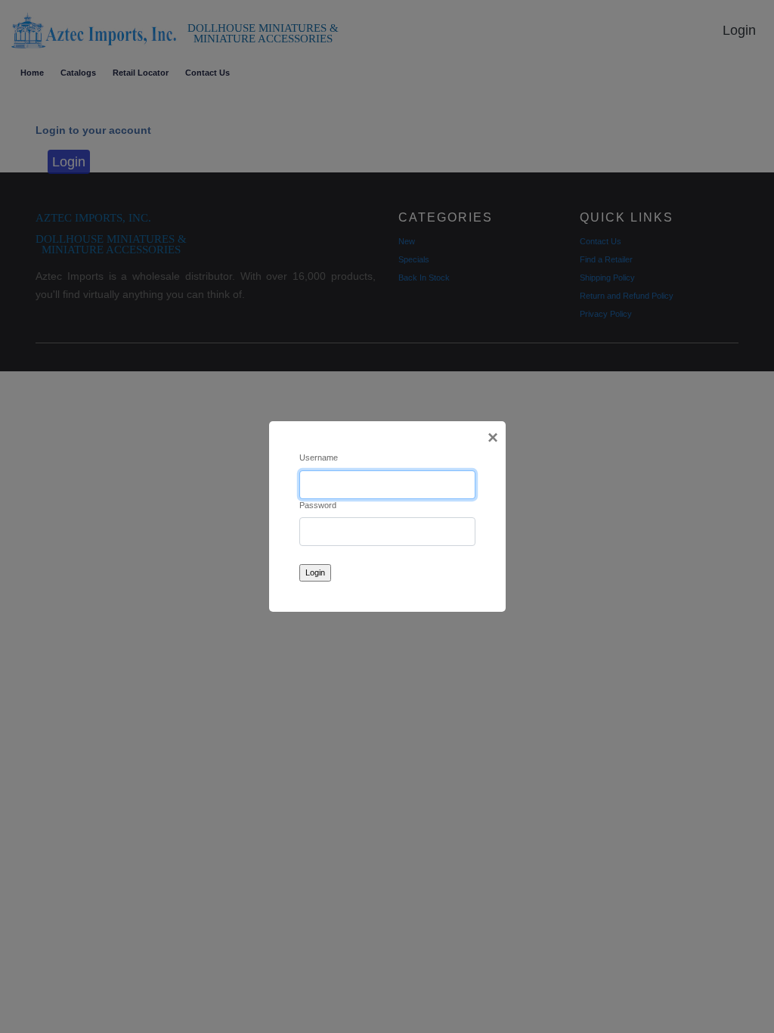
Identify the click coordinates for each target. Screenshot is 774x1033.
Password (317, 505)
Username (318, 457)
